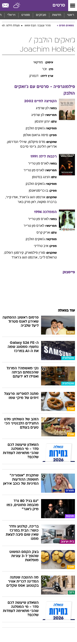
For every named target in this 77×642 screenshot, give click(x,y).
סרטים (59, 5)
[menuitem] (56, 15)
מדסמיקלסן (36, 142)
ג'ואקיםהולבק (35, 128)
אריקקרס (43, 232)
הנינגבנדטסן (41, 177)
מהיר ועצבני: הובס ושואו (38, 25)
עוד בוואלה (66, 310)
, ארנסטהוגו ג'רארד (25, 257)
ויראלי (11, 15)
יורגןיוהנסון (42, 121)
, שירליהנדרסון (17, 142)
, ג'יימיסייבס (29, 146)
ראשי (70, 15)
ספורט (25, 15)
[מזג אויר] (17, 5)
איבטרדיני (41, 246)
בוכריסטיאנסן (38, 190)
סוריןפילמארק (35, 252)
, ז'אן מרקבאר (27, 202)
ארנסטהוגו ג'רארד (32, 197)
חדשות (56, 15)
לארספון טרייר (38, 163)
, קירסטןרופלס (15, 252)
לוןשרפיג (42, 108)
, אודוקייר (12, 197)
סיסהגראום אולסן (35, 135)
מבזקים (41, 15)
